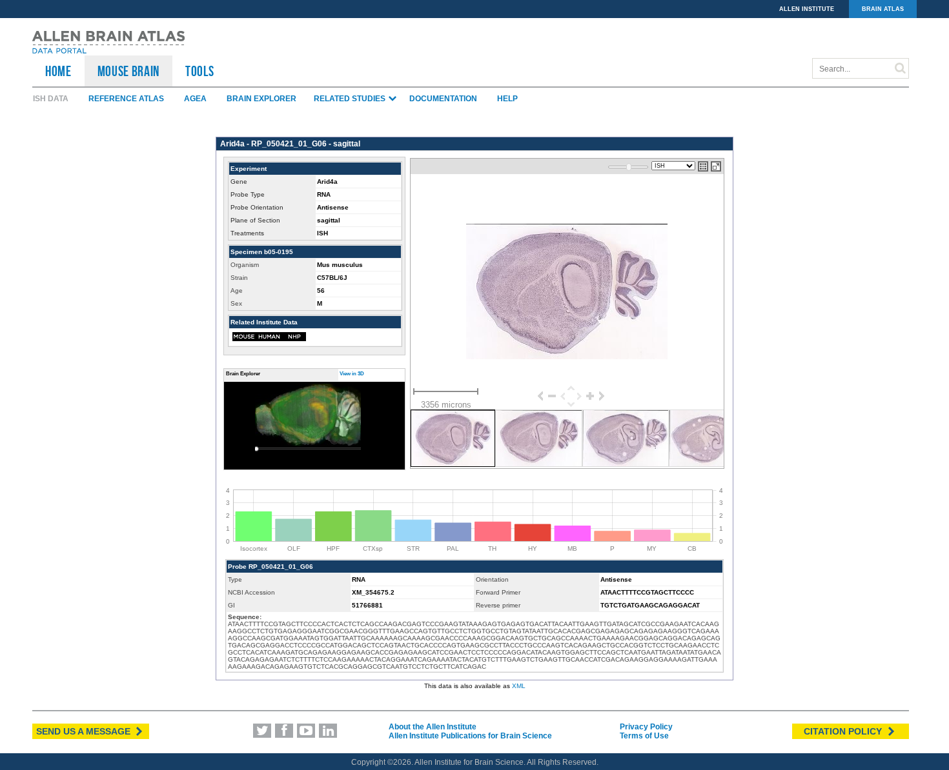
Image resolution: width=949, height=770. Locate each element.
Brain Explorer (261, 98)
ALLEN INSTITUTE (806, 9)
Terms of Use (644, 735)
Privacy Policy (646, 726)
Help (507, 98)
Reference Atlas (126, 98)
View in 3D (352, 374)
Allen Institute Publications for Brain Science (470, 735)
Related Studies (350, 98)
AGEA (195, 98)
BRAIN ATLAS (883, 9)
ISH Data (50, 98)
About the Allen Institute (432, 726)
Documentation (443, 98)
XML (519, 685)
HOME (58, 71)
